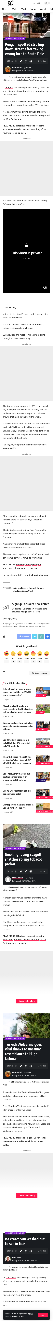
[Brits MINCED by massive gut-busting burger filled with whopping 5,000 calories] (43, 776)
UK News (41, 780)
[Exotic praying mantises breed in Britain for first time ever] (43, 807)
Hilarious (39, 588)
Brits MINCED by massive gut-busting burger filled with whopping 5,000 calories (17, 776)
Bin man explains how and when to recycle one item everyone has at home (18, 726)
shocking (17, 591)
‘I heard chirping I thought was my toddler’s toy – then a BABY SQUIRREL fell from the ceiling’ (17, 760)
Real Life (41, 695)
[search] (34, 3)
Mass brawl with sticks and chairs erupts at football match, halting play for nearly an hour (18, 709)
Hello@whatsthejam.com (36, 575)
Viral (30, 591)
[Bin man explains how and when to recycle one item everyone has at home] (43, 725)
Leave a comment (41, 673)
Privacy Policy (17, 626)
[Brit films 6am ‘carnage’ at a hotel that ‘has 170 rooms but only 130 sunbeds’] (43, 742)
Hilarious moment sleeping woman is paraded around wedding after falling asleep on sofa (24, 129)
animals (16, 588)
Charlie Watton (17, 878)
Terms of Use (18, 1316)
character (13, 1110)
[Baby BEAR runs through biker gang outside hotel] (43, 793)
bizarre (24, 588)
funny (31, 588)
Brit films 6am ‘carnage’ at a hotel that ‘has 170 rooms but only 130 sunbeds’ (16, 743)
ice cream (11, 1277)
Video (24, 591)
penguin (9, 87)
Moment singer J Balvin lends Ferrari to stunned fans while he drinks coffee (24, 1141)
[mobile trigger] (5, 3)
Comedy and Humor (15, 38)
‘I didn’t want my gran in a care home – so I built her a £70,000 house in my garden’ (17, 692)
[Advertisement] (26, 168)
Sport (40, 712)
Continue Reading (27, 1001)
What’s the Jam (13, 119)
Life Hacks (42, 729)
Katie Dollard (17, 67)
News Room (16, 1257)
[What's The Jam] (11, 3)
